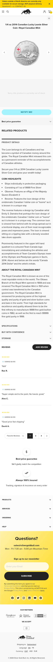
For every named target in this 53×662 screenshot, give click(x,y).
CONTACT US (20, 6)
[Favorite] (49, 18)
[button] (26, 121)
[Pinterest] (40, 598)
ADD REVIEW (42, 347)
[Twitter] (18, 598)
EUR (35, 651)
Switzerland (31, 644)
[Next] (49, 52)
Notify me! (26, 112)
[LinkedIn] (29, 598)
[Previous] (4, 52)
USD (31, 651)
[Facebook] (12, 598)
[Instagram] (23, 598)
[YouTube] (35, 598)
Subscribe (26, 576)
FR (33, 648)
